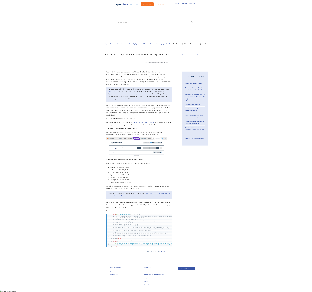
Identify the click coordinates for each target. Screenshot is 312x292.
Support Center (109, 44)
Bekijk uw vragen (148, 271)
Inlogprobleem (165, 29)
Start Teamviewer (185, 268)
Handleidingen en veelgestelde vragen (154, 274)
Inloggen (184, 3)
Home (177, 55)
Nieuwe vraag (148, 4)
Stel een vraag (147, 267)
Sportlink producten (115, 271)
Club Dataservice (122, 44)
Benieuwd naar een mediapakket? (194, 138)
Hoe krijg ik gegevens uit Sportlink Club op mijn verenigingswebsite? (149, 44)
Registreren (192, 3)
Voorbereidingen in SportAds (193, 104)
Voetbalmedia (112, 91)
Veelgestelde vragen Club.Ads (193, 83)
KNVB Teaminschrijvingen (152, 29)
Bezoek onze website (115, 267)
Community (196, 55)
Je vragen (162, 4)
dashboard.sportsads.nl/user (144, 122)
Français (178, 3)
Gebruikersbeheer (175, 29)
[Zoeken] (192, 22)
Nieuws (146, 281)
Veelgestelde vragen (149, 278)
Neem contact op (114, 274)
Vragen (204, 55)
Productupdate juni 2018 (192, 134)
